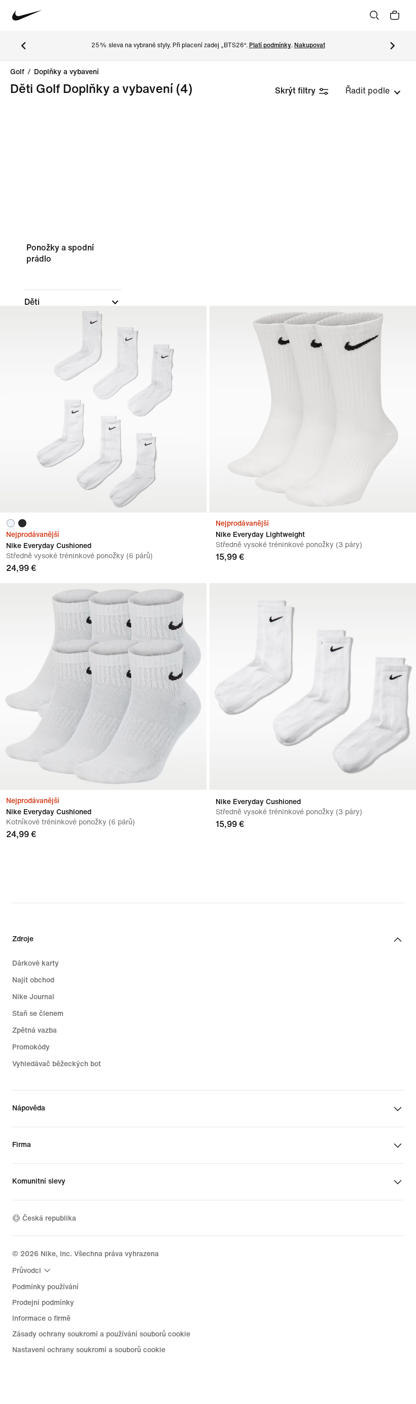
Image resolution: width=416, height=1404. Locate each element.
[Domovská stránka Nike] (27, 15)
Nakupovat (309, 45)
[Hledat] (374, 15)
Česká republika (49, 1218)
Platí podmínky (270, 45)
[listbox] (373, 91)
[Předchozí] (23, 45)
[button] (73, 302)
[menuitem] (32, 1270)
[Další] (393, 45)
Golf (17, 72)
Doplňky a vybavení (66, 72)
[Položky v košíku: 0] (395, 15)
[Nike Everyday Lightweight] (313, 409)
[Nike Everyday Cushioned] (103, 409)
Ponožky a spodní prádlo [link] (60, 253)
